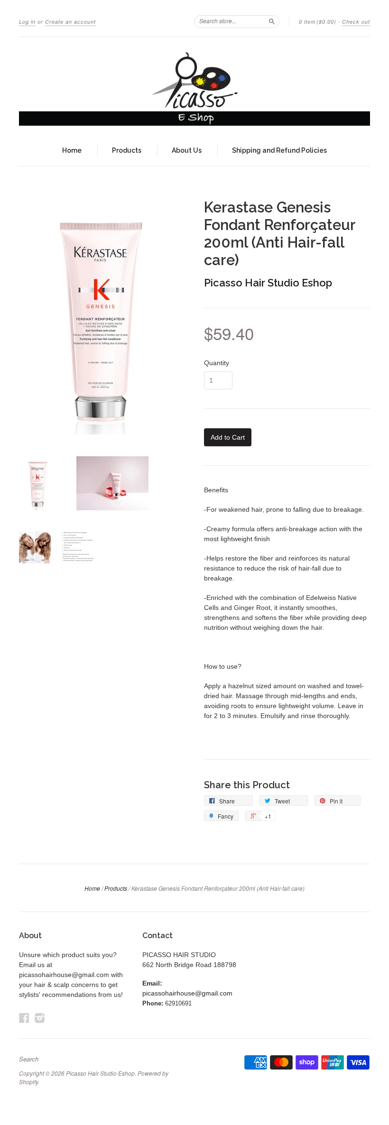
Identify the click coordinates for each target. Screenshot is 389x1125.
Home (72, 150)
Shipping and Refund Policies (279, 150)
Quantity (216, 363)
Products (126, 150)
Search (28, 1059)
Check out (356, 21)
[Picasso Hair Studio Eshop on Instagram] (40, 1018)
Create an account (70, 21)
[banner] (194, 86)
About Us (187, 150)
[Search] (272, 21)
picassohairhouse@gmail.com (187, 993)
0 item (317, 21)
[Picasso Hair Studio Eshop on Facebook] (24, 1018)
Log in (27, 21)
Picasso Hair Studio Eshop (268, 283)
